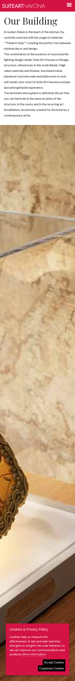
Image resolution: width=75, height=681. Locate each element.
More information (34, 654)
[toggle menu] (69, 5)
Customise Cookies (51, 668)
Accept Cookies (54, 662)
